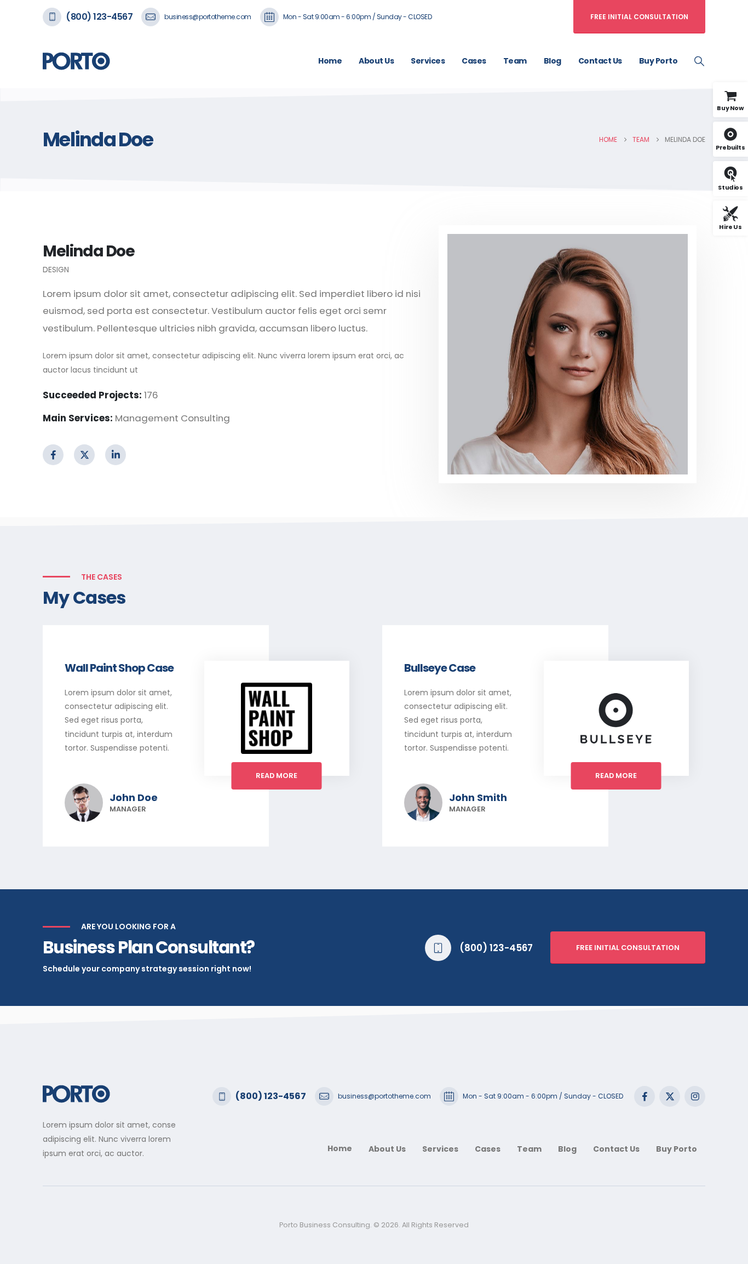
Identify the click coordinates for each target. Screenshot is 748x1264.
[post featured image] (276, 718)
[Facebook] (644, 1096)
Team (515, 60)
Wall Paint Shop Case (119, 668)
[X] (669, 1096)
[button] (699, 61)
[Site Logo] (76, 61)
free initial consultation (628, 947)
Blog (552, 60)
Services (428, 60)
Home (330, 60)
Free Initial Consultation (639, 16)
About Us (376, 60)
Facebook (53, 454)
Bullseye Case (439, 668)
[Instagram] (694, 1096)
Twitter (84, 454)
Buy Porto (658, 60)
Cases (474, 60)
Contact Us (600, 60)
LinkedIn (115, 454)
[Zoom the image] (76, 1091)
